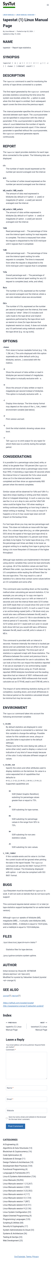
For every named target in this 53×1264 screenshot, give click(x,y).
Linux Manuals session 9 (14, 1208)
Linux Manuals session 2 (14, 1187)
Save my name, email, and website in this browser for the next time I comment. (27, 1118)
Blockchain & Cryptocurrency (15, 1151)
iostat (6, 996)
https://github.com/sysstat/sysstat (18, 1003)
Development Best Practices (15, 1166)
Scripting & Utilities (11, 1223)
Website (10, 1110)
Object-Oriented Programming (16, 1216)
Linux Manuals (8, 15)
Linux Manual (9, 31)
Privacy (35, 1256)
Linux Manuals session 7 (14, 1201)
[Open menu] (47, 5)
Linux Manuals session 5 (14, 1198)
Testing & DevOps (10, 1237)
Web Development (11, 1240)
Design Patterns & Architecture (16, 1162)
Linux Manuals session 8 (14, 1205)
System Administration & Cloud (16, 1230)
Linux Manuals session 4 (14, 1194)
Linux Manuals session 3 (14, 1191)
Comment (11, 1050)
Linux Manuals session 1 (25, 15)
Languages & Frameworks (14, 1173)
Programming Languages (14, 1219)
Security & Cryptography (13, 1226)
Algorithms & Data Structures (15, 1148)
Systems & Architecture (13, 1233)
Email (10, 1099)
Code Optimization (11, 1155)
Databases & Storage (12, 1159)
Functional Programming (14, 1169)
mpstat (15, 996)
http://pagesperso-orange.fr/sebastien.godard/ (23, 1006)
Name (10, 1088)
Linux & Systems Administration (17, 1176)
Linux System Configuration (15, 1212)
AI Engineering (9, 1144)
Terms (28, 1256)
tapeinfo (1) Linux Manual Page (13, 1026)
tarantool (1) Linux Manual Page (39, 1026)
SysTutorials (19, 1256)
